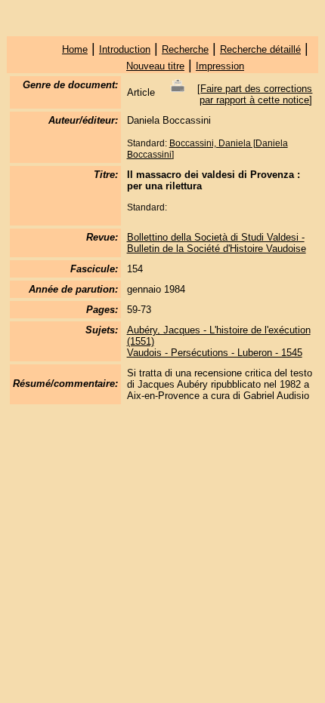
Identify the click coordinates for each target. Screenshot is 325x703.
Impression (220, 66)
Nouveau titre (155, 66)
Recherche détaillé (260, 49)
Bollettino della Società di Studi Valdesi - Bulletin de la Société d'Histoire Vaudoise (216, 243)
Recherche (185, 49)
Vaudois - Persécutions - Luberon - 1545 (214, 352)
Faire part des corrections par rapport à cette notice (256, 94)
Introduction (124, 49)
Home (75, 49)
